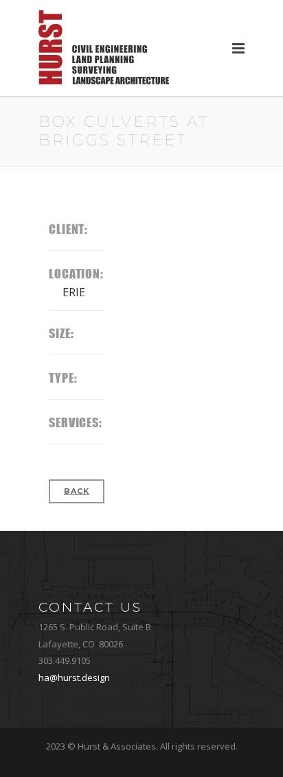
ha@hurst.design (74, 677)
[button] (238, 48)
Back (76, 491)
